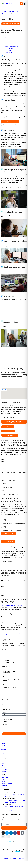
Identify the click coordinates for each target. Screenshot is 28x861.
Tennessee (5, 14)
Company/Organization (8, 704)
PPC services (7, 41)
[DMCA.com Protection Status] (5, 837)
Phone (4, 714)
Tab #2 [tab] (2, 461)
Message (5, 724)
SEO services (7, 39)
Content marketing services (11, 46)
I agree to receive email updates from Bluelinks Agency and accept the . (12, 819)
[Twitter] (7, 833)
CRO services (8, 50)
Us (17, 11)
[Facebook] (15, 833)
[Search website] (21, 3)
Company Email (6, 709)
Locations (11, 11)
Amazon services (8, 52)
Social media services (10, 44)
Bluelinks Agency (7, 841)
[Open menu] (24, 3)
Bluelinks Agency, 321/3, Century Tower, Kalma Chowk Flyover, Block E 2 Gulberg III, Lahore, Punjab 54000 (15, 808)
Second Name (6, 700)
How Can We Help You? (9, 719)
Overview (6, 37)
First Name (5, 695)
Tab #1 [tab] (2, 459)
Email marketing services (11, 48)
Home (4, 11)
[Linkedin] (11, 833)
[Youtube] (18, 833)
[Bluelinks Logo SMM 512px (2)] (22, 833)
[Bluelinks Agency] (7, 4)
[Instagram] (3, 833)
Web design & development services (14, 42)
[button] (2, 357)
